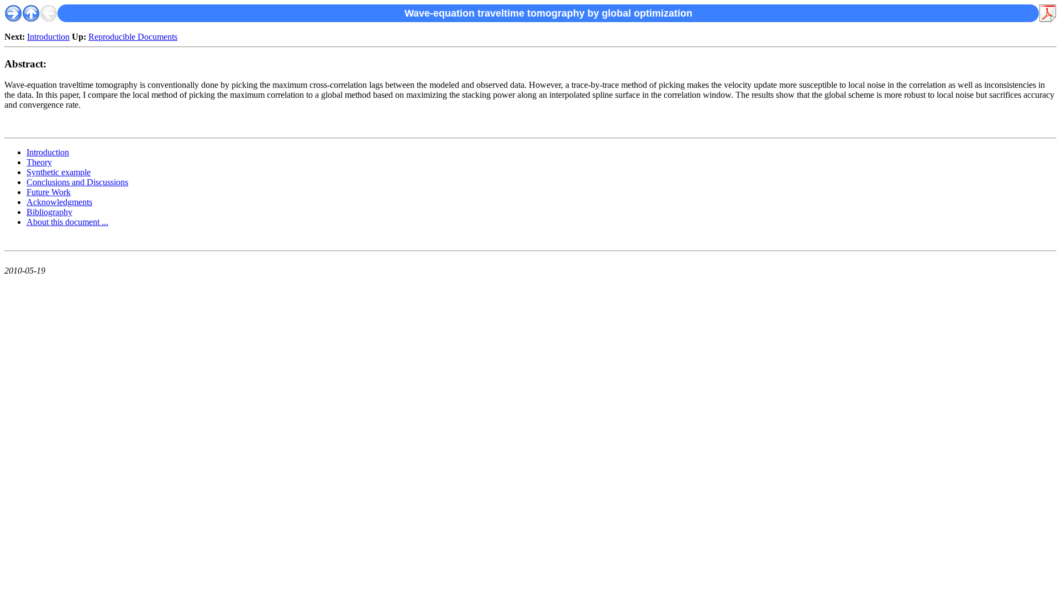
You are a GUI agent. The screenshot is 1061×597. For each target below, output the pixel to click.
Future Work (49, 192)
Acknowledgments (59, 202)
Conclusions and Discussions (77, 182)
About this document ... (67, 222)
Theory (39, 162)
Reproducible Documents (132, 36)
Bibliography (49, 212)
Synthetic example (59, 172)
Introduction (48, 36)
